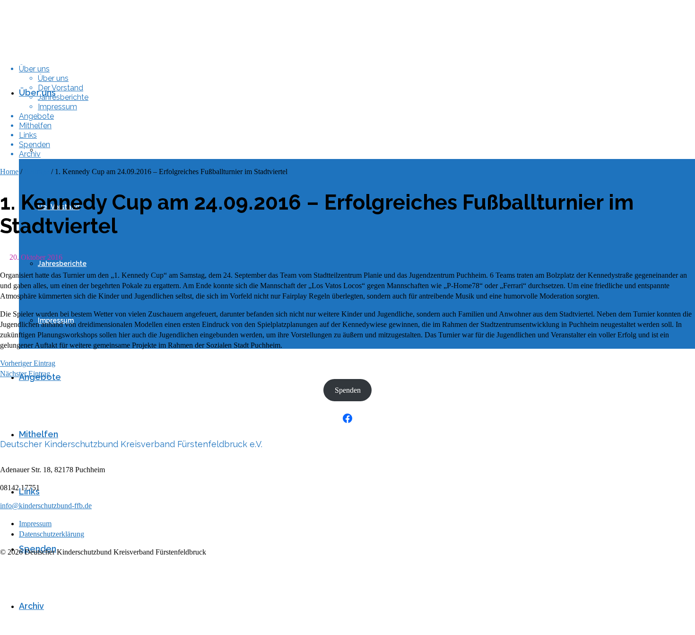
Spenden (348, 390)
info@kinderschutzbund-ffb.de (46, 506)
